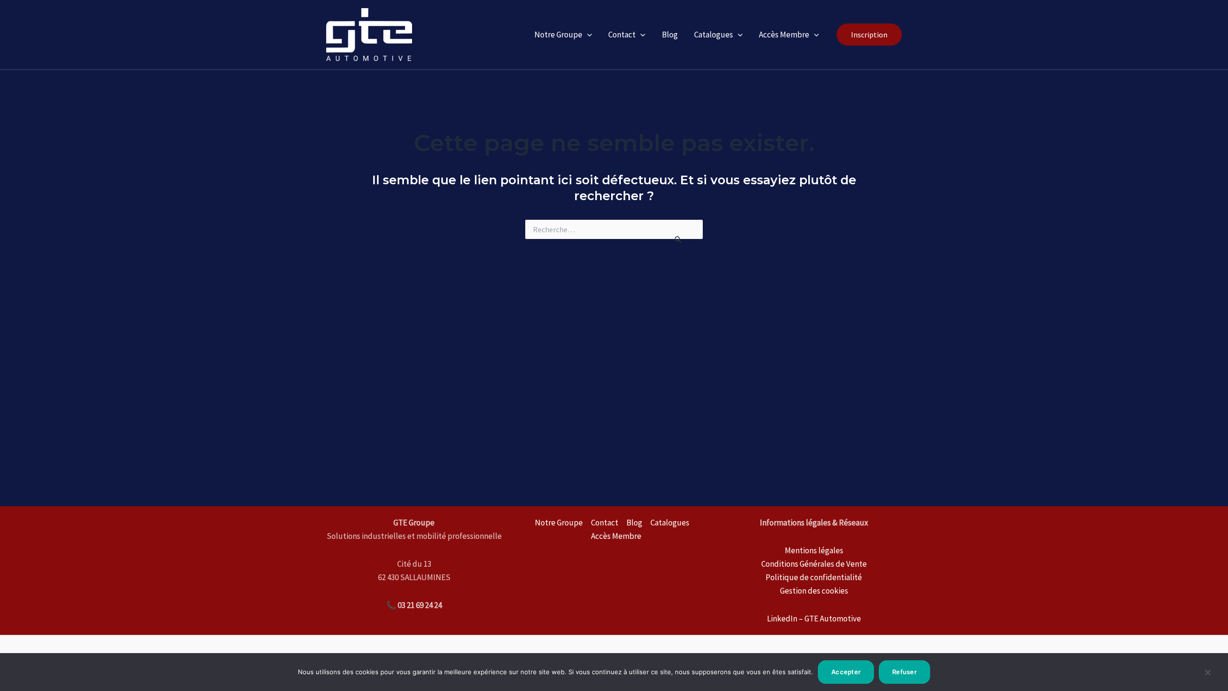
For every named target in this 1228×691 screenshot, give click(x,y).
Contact (622, 34)
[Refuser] (1207, 676)
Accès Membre (784, 34)
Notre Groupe (558, 34)
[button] (869, 35)
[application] (587, 34)
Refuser (904, 672)
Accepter (846, 672)
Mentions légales (814, 550)
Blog (670, 34)
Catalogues (713, 34)
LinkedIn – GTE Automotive (814, 618)
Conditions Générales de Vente (814, 564)
